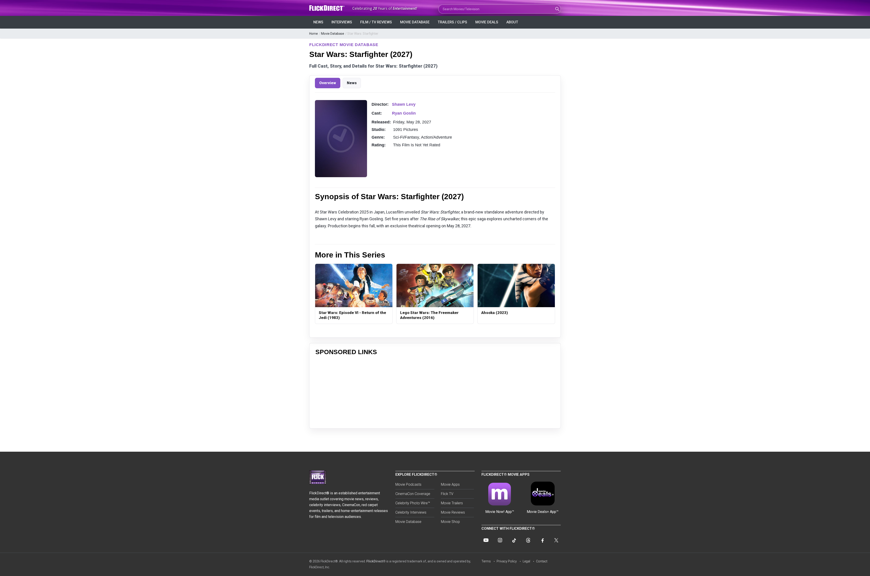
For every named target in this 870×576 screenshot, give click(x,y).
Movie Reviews (453, 512)
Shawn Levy (404, 104)
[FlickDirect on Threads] (528, 540)
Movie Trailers (452, 503)
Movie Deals (486, 22)
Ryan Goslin (404, 113)
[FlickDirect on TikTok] (514, 540)
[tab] (327, 83)
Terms (486, 561)
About (512, 22)
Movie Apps (450, 484)
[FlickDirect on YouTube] (486, 540)
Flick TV (447, 494)
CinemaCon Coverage (412, 494)
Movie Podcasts (408, 484)
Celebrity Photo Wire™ (412, 503)
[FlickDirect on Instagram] (500, 540)
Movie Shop (450, 522)
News (318, 22)
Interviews (341, 22)
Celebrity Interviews (410, 512)
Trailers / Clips (452, 22)
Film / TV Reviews (376, 22)
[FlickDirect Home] (327, 8)
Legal (526, 561)
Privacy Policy (507, 561)
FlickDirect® (376, 561)
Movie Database (415, 22)
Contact (541, 561)
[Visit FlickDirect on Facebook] (542, 540)
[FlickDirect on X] (556, 540)
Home (313, 33)
